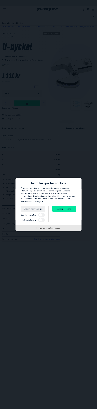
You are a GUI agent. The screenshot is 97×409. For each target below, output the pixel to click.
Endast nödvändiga (33, 209)
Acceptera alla (64, 209)
